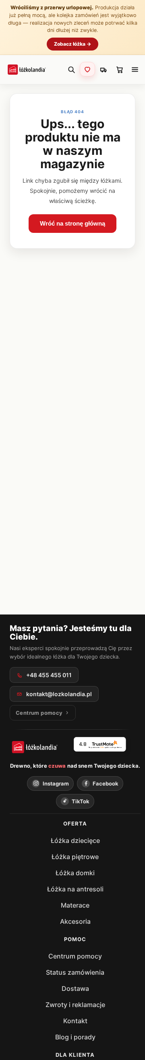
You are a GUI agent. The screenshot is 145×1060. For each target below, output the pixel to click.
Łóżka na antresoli (75, 889)
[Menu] (135, 69)
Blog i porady (75, 1037)
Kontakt (75, 1021)
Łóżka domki (75, 873)
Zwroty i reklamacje (75, 1005)
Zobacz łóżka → (72, 44)
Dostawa (75, 988)
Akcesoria (75, 921)
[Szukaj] (71, 69)
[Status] (103, 69)
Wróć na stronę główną (72, 223)
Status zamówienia (75, 972)
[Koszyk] (119, 69)
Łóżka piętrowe (75, 857)
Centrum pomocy (75, 956)
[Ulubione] (87, 69)
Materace (75, 905)
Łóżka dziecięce (75, 840)
